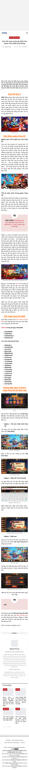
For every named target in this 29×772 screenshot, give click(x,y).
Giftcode (4, 327)
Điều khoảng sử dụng (17, 740)
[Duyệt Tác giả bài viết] (14, 643)
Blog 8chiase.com (22, 615)
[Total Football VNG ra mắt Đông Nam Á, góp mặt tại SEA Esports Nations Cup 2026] (20, 692)
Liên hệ (23, 742)
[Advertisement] (14, 15)
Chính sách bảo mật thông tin (11, 742)
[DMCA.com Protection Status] (14, 749)
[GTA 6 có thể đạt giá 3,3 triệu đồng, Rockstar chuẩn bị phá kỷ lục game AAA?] (20, 711)
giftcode (16, 37)
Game (11, 37)
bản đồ (18, 283)
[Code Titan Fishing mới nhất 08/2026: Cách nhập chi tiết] (8, 711)
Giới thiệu (8, 740)
